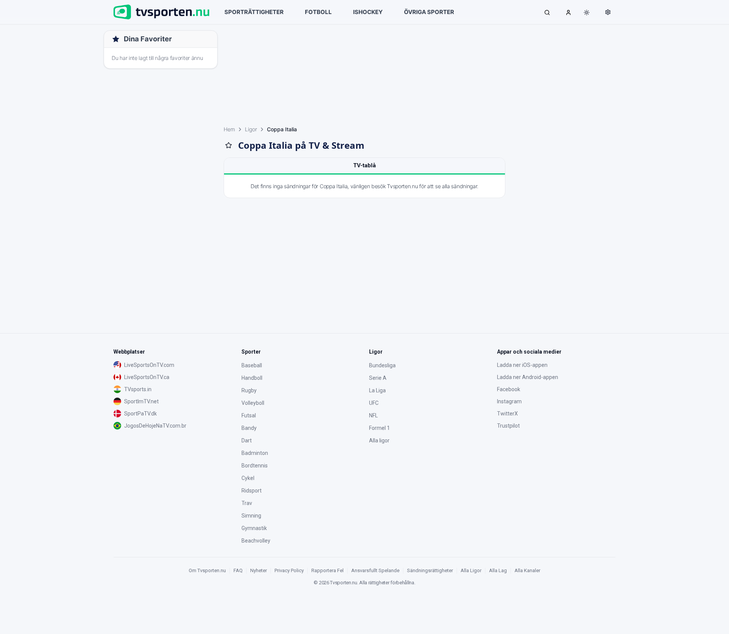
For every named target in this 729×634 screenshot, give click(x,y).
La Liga (377, 390)
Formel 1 (379, 428)
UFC (374, 403)
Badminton (254, 453)
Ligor (251, 129)
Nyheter (258, 570)
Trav (246, 503)
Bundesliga (382, 365)
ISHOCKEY (368, 12)
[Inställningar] (607, 12)
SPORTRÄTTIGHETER (254, 12)
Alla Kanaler (527, 570)
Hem (229, 129)
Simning (251, 516)
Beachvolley (255, 541)
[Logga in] (568, 12)
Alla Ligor (471, 570)
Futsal (248, 415)
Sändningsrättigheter (430, 570)
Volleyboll (252, 403)
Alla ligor (379, 440)
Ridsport (251, 491)
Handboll (251, 378)
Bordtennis (254, 466)
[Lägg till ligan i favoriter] (229, 145)
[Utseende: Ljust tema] (587, 12)
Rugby (249, 390)
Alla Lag (498, 570)
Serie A (378, 378)
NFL (373, 415)
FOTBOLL (318, 12)
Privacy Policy (289, 570)
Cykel (247, 478)
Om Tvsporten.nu (207, 570)
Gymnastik (254, 528)
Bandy (249, 428)
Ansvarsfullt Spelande (375, 570)
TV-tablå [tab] (364, 165)
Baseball (251, 365)
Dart (246, 440)
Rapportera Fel (327, 570)
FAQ (238, 570)
